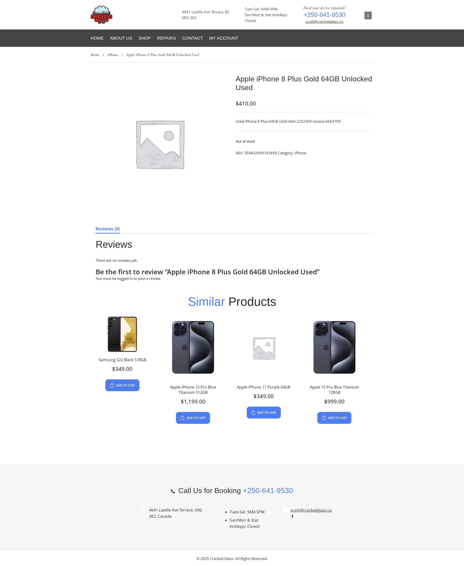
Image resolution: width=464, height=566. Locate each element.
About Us (121, 38)
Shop (144, 38)
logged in (125, 278)
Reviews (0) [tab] (107, 229)
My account (223, 38)
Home (97, 38)
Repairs (166, 38)
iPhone (113, 54)
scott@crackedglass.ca (324, 22)
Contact (192, 38)
